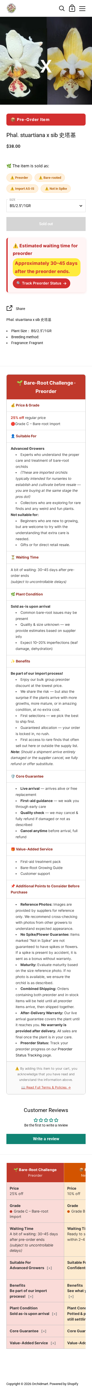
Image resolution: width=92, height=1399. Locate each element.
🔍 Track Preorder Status (41, 283)
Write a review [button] (46, 1138)
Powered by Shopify (64, 1384)
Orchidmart (40, 1384)
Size (12, 199)
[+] (49, 1268)
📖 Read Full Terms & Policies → (46, 1087)
